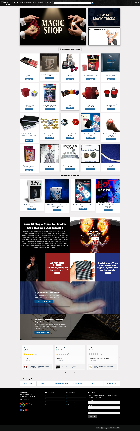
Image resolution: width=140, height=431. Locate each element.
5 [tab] (74, 372)
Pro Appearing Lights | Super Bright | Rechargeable (90, 104)
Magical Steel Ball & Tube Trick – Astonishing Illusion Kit (29, 165)
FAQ (51, 2)
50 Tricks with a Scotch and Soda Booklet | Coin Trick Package (49, 104)
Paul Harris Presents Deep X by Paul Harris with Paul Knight (110, 74)
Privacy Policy (27, 426)
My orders (49, 396)
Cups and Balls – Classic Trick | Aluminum (70, 74)
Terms (34, 426)
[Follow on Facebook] (21, 410)
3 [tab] (70, 372)
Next (119, 357)
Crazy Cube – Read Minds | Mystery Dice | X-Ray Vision (111, 104)
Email (89, 410)
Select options (50, 109)
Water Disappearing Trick (69, 367)
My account (49, 402)
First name (90, 400)
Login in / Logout (51, 404)
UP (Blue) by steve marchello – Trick (49, 74)
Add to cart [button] (29, 79)
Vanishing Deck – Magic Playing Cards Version (29, 74)
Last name (90, 405)
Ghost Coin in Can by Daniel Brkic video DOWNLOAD (108, 205)
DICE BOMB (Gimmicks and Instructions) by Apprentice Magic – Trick (57, 205)
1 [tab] (66, 372)
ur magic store (75, 399)
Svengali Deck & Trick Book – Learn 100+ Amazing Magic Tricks (90, 74)
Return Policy (40, 426)
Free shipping (71, 402)
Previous (20, 357)
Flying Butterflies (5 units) (49, 133)
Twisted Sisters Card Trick (90, 133)
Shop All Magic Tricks (30, 2)
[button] (136, 3)
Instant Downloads (43, 2)
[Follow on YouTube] (26, 410)
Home (21, 2)
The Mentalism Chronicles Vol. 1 (31, 204)
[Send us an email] (23, 410)
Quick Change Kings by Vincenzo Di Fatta (82, 204)
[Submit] (92, 3)
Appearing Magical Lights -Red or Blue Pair (111, 134)
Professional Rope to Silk (111, 165)
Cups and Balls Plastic (70, 104)
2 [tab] (68, 372)
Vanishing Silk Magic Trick (50, 165)
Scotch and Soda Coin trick (90, 165)
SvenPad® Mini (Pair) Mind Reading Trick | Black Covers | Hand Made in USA (29, 135)
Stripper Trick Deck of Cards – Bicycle (70, 165)
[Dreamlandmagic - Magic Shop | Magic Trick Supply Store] (9, 3)
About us (70, 396)
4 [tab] (72, 372)
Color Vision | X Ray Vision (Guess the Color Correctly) (29, 104)
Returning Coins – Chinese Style (70, 133)
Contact (70, 404)
